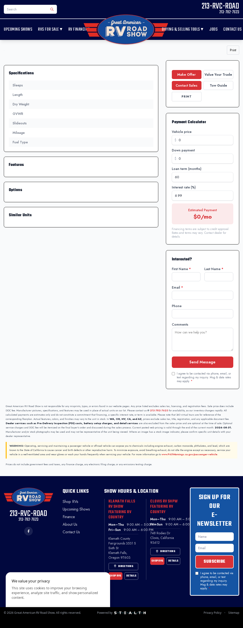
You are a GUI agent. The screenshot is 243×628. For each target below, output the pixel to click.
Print (233, 50)
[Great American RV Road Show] (125, 29)
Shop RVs (70, 501)
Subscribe (214, 561)
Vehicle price (182, 131)
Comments (180, 324)
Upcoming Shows (18, 29)
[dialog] (58, 597)
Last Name (213, 269)
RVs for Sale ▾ (50, 29)
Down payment (183, 150)
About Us (70, 524)
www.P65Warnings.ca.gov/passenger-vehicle (189, 454)
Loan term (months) (186, 168)
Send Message (202, 362)
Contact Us (232, 29)
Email (177, 287)
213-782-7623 (159, 410)
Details (131, 576)
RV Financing (79, 29)
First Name (181, 269)
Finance (69, 517)
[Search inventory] (52, 9)
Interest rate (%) (184, 187)
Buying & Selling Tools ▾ (183, 29)
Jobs (213, 29)
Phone (177, 306)
